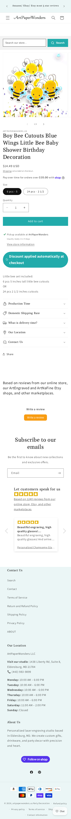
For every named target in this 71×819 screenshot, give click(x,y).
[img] (37, 494)
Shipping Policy (16, 614)
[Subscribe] (59, 472)
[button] (7, 18)
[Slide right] (44, 124)
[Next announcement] (64, 6)
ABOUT (11, 631)
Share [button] (10, 354)
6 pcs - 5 (12, 191)
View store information (21, 244)
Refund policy (60, 803)
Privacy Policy (16, 623)
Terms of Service (17, 597)
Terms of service (37, 809)
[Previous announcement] (7, 6)
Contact (12, 589)
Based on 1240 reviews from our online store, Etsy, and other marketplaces (34, 504)
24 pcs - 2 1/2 (35, 191)
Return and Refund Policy (22, 606)
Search (60, 42)
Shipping (7, 171)
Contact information (37, 815)
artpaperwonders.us (23, 803)
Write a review (35, 417)
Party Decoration (41, 803)
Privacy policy (18, 809)
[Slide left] (27, 124)
